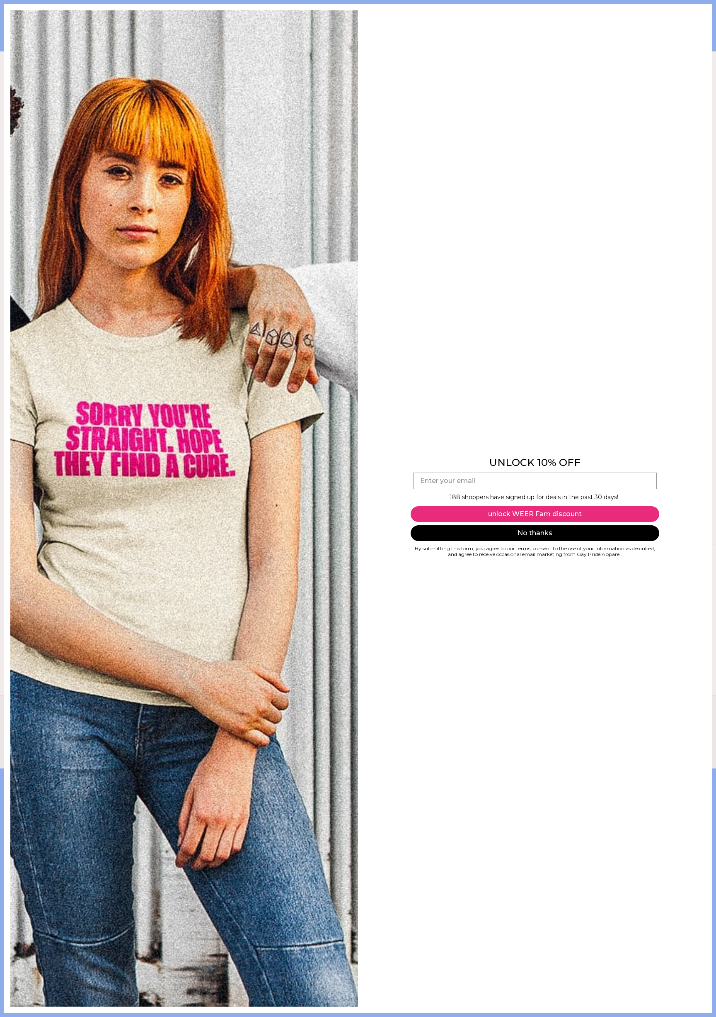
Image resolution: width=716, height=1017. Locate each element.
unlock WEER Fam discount (535, 514)
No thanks (535, 533)
